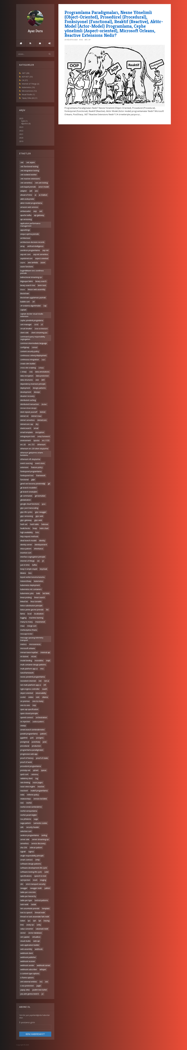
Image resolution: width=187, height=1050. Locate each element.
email (36, 428)
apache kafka (25, 215)
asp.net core (25, 254)
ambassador (25, 211)
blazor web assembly (36, 289)
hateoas (44, 524)
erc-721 (31, 444)
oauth (44, 689)
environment (25, 440)
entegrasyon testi (27, 436)
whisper (43, 969)
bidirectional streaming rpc (31, 277)
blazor (22, 289)
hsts (37, 532)
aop (35, 211)
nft (45, 685)
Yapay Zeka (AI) (29, 98)
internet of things (27, 561)
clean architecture (41, 329)
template (45, 908)
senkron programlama (29, 835)
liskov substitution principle (31, 605)
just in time (25, 565)
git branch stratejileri (28, 492)
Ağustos (24, 123)
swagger (23, 888)
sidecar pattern (36, 847)
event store (40, 463)
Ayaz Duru (35, 31)
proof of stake (42, 758)
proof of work (26, 762)
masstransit (40, 622)
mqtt (48, 660)
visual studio (25, 941)
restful (29, 803)
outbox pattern (38, 722)
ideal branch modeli (28, 540)
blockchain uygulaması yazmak (33, 297)
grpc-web (38, 520)
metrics (23, 644)
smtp (37, 859)
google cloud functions (29, 504)
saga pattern (25, 823)
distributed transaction (29, 404)
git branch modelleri (28, 487)
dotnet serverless (27, 420)
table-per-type (26, 900)
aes (36, 191)
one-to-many (37, 701)
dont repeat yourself (28, 412)
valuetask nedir (42, 929)
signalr (23, 851)
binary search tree (27, 285)
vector (23, 933)
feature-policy (36, 467)
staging (43, 880)
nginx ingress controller (29, 689)
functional (24, 479)
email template (26, 432)
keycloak (43, 569)
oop (34, 705)
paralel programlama (29, 733)
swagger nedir (36, 888)
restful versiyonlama (28, 811)
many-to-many (26, 622)
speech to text (40, 876)
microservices (35, 644)
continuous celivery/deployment (33, 355)
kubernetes (38, 581)
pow (44, 742)
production (36, 746)
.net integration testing (29, 170)
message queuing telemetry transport (31, 638)
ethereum (41, 444)
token (22, 920)
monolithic (39, 660)
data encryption (26, 376)
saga (36, 819)
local (29, 613)
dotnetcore (42, 420)
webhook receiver (27, 961)
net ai (46, 681)
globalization (25, 500)
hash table (34, 524)
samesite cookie (40, 823)
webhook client (26, 953)
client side (24, 332)
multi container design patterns (33, 664)
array (22, 246)
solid (46, 872)
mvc (42, 668)
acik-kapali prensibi (28, 187)
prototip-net (25, 770)
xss (41, 981)
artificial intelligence (35, 246)
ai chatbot (43, 195)
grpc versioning (26, 516)
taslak (33, 904)
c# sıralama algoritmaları (30, 305)
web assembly (26, 949)
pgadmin (23, 738)
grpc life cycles (26, 512)
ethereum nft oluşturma (30, 459)
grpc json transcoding (29, 508)
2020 (21, 138)
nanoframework (27, 673)
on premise (25, 701)
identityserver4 (41, 544)
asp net (45, 250)
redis (22, 794)
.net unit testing (41, 182)
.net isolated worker (28, 174)
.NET (25, 73)
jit (43, 561)
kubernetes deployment (30, 585)
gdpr (33, 479)
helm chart (44, 528)
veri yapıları (25, 937)
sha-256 (23, 847)
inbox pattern (25, 548)
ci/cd (36, 324)
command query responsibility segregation (32, 337)
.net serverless (26, 182)
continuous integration (29, 359)
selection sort (26, 831)
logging (23, 618)
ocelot (23, 697)
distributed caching (28, 400)
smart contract (26, 859)
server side (24, 839)
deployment (25, 388)
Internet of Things (30, 84)
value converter (26, 929)
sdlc (22, 827)
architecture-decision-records (32, 242)
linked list (24, 601)
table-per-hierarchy (28, 896)
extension (24, 467)
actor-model (44, 187)
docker (44, 404)
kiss (30, 573)
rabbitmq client (26, 778)
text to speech (26, 912)
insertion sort (25, 552)
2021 (21, 134)
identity (42, 540)
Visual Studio (28, 94)
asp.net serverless (40, 254)
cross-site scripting (28, 367)
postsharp (36, 742)
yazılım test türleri (39, 990)
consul (34, 347)
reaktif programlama (39, 790)
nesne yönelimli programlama (32, 677)
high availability (26, 532)
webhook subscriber (28, 969)
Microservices (29, 91)
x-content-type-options (29, 973)
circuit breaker (26, 328)
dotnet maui (36, 416)
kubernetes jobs (27, 593)
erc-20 (23, 444)
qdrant (35, 770)
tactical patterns (41, 900)
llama (22, 613)
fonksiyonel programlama (30, 471)
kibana (23, 573)
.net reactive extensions (30, 178)
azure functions (26, 266)
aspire (22, 263)
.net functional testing (29, 166)
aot (40, 211)
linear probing (26, 597)
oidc (37, 697)
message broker (26, 634)
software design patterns (30, 864)
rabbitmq (34, 774)
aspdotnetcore (26, 258)
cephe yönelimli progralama (31, 320)
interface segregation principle (32, 557)
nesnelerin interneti (28, 681)
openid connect (26, 717)
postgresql (24, 742)
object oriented (26, 693)
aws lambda (33, 262)
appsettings (25, 230)
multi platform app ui (29, 668)
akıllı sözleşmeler (27, 199)
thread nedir (40, 912)
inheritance (38, 548)
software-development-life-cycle (33, 868)
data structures (26, 380)
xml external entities (28, 981)
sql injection (25, 880)
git (49, 483)
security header (32, 827)
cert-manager (26, 324)
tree (22, 924)
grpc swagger (40, 512)
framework (40, 475)
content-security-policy (29, 351)
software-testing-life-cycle (31, 872)
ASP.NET (27, 76)
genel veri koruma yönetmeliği (32, 483)
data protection (42, 376)
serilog (44, 835)
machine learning (36, 618)
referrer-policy (33, 794)
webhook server (43, 965)
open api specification (29, 709)
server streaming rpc (40, 839)
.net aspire (30, 162)
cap (45, 305)
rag (36, 778)
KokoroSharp (25, 581)
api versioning (26, 219)
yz (42, 994)
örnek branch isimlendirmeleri (32, 729)
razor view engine (27, 786)
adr (31, 191)
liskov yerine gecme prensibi (31, 609)
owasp (23, 725)
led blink (46, 593)
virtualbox (36, 937)
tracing (46, 920)
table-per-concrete (28, 892)
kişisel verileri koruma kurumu (32, 577)
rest (22, 803)
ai (35, 195)
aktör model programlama (31, 203)
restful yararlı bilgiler (28, 815)
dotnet (42, 412)
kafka (34, 565)
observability (41, 693)
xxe (46, 981)
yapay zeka (25, 990)
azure (43, 262)
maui (22, 626)
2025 (25, 121)
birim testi (42, 285)
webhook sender (27, 965)
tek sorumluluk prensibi (29, 908)
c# (33, 301)
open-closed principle (29, 713)
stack (35, 880)
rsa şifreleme (25, 819)
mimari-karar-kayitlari (29, 652)
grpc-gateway (26, 520)
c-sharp (23, 371)
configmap (24, 347)
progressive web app (28, 754)
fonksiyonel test (26, 475)
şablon (47, 888)
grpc (43, 504)
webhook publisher (28, 957)
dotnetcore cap (26, 424)
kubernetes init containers (31, 589)
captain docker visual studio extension (31, 315)
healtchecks (25, 528)
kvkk (38, 593)
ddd (37, 380)
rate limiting (25, 782)
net (40, 681)
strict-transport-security (35, 884)
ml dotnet (24, 656)
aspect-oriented (41, 258)
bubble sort (25, 301)
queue (43, 770)
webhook (38, 949)
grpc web (39, 516)
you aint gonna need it (29, 994)
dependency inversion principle (32, 384)
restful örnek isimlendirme (31, 807)
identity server (26, 544)
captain (23, 310)
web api (36, 941)
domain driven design (28, 408)
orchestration (41, 717)
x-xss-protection (27, 985)
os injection (25, 721)
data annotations (42, 371)
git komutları (40, 496)
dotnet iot (24, 416)
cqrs (43, 360)
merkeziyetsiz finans (28, 630)
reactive (41, 786)
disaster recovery (27, 396)
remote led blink (40, 799)
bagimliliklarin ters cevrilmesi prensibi (32, 271)
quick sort (24, 774)
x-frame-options (27, 977)
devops (37, 392)
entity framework (44, 436)
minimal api (45, 652)
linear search (39, 597)
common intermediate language (33, 343)
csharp (41, 368)
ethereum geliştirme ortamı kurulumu (31, 453)
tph (34, 920)
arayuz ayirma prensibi (29, 234)
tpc (29, 920)
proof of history (26, 758)
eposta (36, 440)
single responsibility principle (32, 855)
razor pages (38, 782)
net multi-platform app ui (30, 685)
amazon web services (29, 207)
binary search (40, 281)
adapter (23, 191)
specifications (26, 876)
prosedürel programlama (30, 766)
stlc (21, 884)
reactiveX (24, 790)
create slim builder (27, 363)
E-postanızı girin (27, 1022)
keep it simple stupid (28, 569)
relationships (25, 799)
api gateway (39, 215)
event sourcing (26, 463)
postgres (40, 738)
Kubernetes (28, 87)
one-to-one (25, 705)
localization (39, 613)
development (25, 392)
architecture (25, 238)
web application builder (29, 945)
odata (30, 697)
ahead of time (26, 195)
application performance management (30, 224)
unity (39, 924)
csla (30, 371)
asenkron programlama (30, 250)
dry (37, 424)
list (47, 609)
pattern (43, 733)
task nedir (24, 904)
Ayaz (81, 40)
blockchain (24, 293)
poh (31, 738)
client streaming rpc (39, 332)
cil (42, 324)
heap (35, 528)
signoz (31, 851)
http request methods (29, 536)
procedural (24, 746)
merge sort (31, 626)
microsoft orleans (27, 648)
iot (38, 561)
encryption (39, 432)
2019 (21, 141)
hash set (23, 524)
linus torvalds (36, 601)
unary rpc (30, 924)
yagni (39, 985)
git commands (26, 496)
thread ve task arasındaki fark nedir (34, 916)
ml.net (33, 656)
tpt (40, 920)
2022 (21, 130)
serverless (24, 843)
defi (43, 380)
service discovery (38, 843)
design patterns (39, 388)
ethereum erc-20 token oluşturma (34, 448)
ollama (45, 697)
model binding (26, 660)
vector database (35, 933)
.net (21, 162)
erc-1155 (45, 440)
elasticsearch (25, 428)
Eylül (23, 121)
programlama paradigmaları (31, 750)
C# (25, 80)
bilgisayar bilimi (26, 281)
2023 (21, 127)
